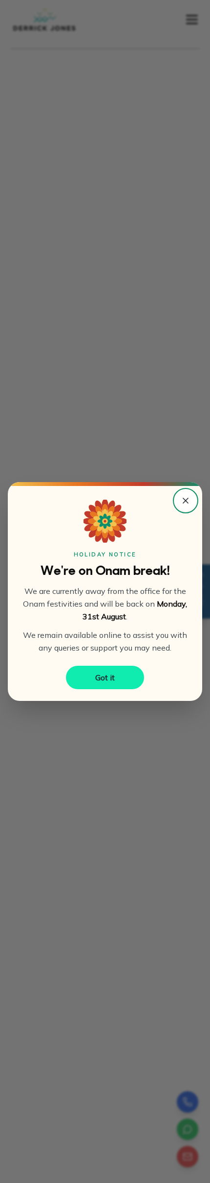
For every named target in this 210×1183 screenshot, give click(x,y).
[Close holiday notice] (185, 500)
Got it (105, 677)
